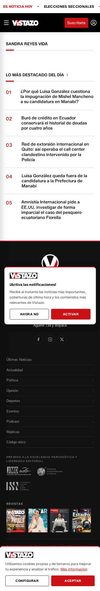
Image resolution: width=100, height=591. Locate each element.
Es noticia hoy (18, 7)
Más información (74, 569)
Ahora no (29, 314)
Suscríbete (76, 23)
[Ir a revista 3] (59, 520)
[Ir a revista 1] (16, 520)
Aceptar (73, 581)
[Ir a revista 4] (81, 520)
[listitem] (38, 339)
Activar (71, 314)
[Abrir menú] (6, 23)
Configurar (27, 581)
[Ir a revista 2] (37, 520)
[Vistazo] (25, 23)
